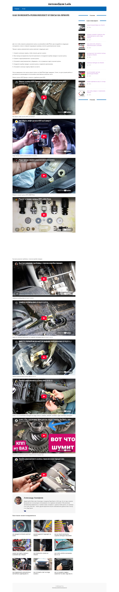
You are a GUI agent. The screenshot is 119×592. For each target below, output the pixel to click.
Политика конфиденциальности (59, 587)
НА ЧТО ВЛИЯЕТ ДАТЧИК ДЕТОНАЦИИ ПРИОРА (93, 72)
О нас (23, 8)
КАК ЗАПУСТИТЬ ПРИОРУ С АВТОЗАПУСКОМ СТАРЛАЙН (94, 44)
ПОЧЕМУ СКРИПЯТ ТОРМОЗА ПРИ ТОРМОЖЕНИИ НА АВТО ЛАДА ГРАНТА (96, 36)
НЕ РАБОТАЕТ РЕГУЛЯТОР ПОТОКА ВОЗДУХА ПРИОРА (96, 54)
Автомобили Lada (59, 4)
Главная (17, 8)
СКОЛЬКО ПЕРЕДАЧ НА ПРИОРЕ (95, 63)
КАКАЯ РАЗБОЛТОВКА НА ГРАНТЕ (96, 25)
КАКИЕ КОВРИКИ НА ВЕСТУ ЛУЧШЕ (96, 81)
